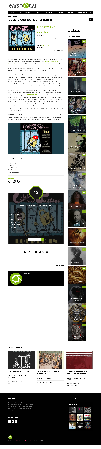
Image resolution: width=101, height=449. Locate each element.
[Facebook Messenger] (36, 252)
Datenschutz (79, 438)
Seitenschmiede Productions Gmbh (23, 440)
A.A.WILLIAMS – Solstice (77, 206)
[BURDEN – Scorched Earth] (21, 360)
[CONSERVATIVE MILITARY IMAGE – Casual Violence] (79, 360)
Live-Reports (38, 12)
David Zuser (27, 273)
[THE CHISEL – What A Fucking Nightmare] (50, 360)
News (19, 12)
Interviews (49, 12)
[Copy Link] (43, 252)
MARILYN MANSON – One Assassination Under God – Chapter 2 (77, 148)
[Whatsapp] (32, 252)
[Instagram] (29, 252)
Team (58, 438)
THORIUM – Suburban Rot (77, 130)
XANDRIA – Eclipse (77, 281)
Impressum (71, 438)
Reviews (27, 12)
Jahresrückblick (82, 12)
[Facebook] (25, 252)
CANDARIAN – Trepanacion (44, 378)
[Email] (47, 252)
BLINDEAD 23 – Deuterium (77, 263)
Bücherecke (60, 12)
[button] (72, 410)
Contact (70, 12)
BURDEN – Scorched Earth (19, 371)
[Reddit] (39, 252)
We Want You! (89, 438)
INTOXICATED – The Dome (77, 168)
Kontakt (64, 438)
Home (12, 12)
